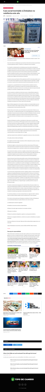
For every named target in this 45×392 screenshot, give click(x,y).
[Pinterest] (4, 58)
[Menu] (4, 2)
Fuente (8, 228)
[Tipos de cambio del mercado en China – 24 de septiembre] (32, 306)
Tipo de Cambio (23, 388)
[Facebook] (4, 49)
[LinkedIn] (4, 55)
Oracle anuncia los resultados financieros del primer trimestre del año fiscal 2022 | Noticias (12, 330)
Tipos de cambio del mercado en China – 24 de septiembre (32, 313)
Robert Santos (9, 15)
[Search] (40, 2)
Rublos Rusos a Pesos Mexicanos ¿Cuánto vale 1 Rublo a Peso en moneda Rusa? (12, 313)
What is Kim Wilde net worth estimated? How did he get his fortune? (19, 353)
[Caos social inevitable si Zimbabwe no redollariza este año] (22, 31)
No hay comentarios (24, 15)
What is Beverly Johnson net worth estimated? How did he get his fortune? (24, 368)
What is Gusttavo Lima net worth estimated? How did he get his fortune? (23, 359)
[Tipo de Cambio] (22, 2)
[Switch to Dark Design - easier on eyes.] (39, 1)
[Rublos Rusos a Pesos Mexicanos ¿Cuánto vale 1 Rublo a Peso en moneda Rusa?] (12, 306)
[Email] (4, 61)
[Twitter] (4, 52)
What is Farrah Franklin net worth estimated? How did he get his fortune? (24, 364)
